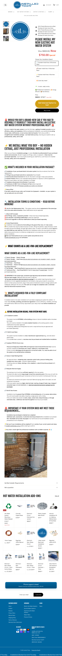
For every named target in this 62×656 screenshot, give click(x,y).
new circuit (36, 270)
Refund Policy (12, 615)
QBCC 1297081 (35, 635)
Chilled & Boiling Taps (31, 15)
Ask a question (9, 487)
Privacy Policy (12, 613)
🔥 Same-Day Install (41, 80)
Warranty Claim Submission (15, 622)
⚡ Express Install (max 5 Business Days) (45, 75)
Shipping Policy (12, 617)
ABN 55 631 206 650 (37, 642)
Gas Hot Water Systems (30, 608)
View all (57, 496)
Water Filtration (38, 12)
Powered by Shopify (36, 650)
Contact (10, 608)
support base (43, 270)
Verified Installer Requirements (14, 483)
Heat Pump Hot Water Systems (29, 611)
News (41, 606)
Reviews (11, 611)
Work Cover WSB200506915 (38, 637)
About (10, 606)
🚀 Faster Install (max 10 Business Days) (45, 69)
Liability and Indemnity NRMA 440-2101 (37, 632)
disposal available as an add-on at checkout (30, 186)
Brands (10, 12)
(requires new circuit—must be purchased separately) (39, 268)
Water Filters (27, 615)
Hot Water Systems (23, 12)
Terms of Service (13, 620)
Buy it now (47, 110)
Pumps (50, 12)
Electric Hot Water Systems (30, 606)
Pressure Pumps (28, 617)
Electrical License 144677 (38, 640)
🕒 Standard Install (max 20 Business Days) (46, 63)
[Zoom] (20, 31)
